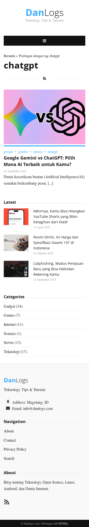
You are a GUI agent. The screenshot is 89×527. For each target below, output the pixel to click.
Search (9, 458)
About (9, 430)
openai (37, 151)
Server (9, 342)
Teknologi (12, 351)
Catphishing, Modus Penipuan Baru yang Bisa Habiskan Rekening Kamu (58, 269)
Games (9, 315)
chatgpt (52, 151)
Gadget (9, 306)
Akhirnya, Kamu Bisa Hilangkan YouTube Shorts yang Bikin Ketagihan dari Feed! (59, 216)
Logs (44, 12)
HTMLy (63, 523)
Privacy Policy (15, 449)
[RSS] (7, 502)
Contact (10, 440)
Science (10, 333)
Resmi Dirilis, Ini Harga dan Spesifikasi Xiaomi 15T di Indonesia (56, 242)
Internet (10, 324)
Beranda (9, 55)
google (8, 151)
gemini (23, 151)
